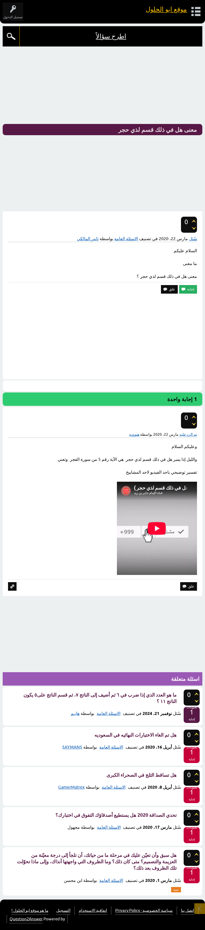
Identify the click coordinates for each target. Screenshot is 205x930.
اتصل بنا (187, 910)
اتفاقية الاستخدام (93, 910)
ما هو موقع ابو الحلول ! (29, 910)
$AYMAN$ (72, 747)
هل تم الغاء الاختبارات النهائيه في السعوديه (135, 735)
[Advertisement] (102, 86)
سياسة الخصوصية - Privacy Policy (144, 910)
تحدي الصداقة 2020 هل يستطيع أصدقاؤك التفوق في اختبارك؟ (116, 815)
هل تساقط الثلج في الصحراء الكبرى (142, 775)
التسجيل (63, 910)
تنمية (176, 889)
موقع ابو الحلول (166, 9)
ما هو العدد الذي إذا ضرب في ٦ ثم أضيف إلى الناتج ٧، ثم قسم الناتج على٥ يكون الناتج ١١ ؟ (100, 698)
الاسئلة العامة (126, 238)
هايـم (75, 713)
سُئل (193, 238)
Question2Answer (26, 919)
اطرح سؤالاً (111, 36)
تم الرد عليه (188, 434)
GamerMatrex (71, 787)
